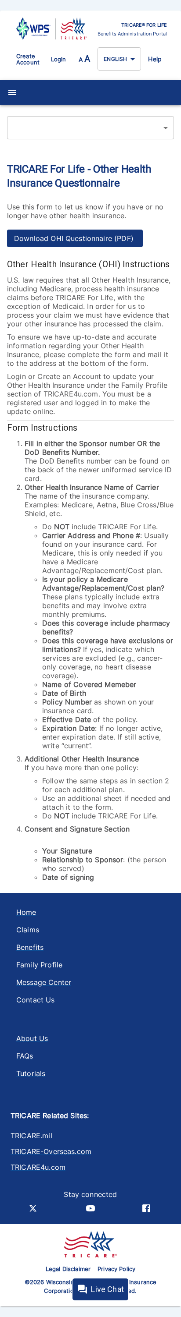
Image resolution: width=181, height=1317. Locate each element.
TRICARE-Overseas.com (51, 1151)
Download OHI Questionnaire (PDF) (75, 238)
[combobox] (90, 127)
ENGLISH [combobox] (115, 59)
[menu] (12, 92)
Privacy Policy (116, 1268)
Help (155, 59)
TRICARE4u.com (38, 1167)
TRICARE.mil (31, 1135)
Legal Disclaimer (68, 1268)
